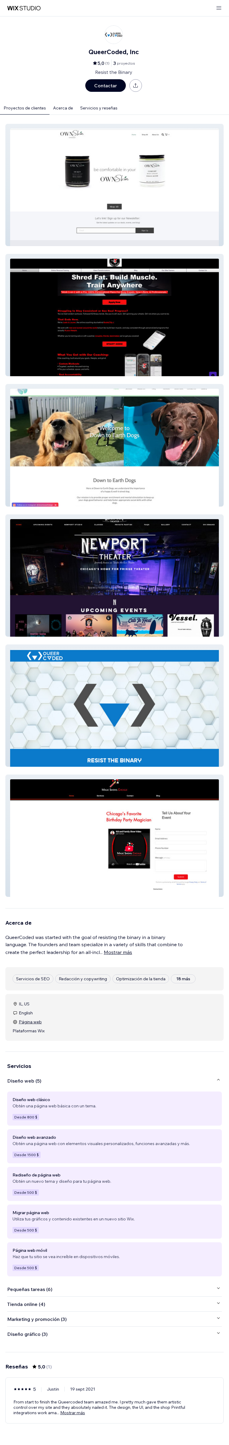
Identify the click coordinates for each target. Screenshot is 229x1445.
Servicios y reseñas (98, 108)
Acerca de (63, 108)
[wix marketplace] (24, 8)
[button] (114, 185)
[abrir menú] (218, 8)
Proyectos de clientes (25, 108)
